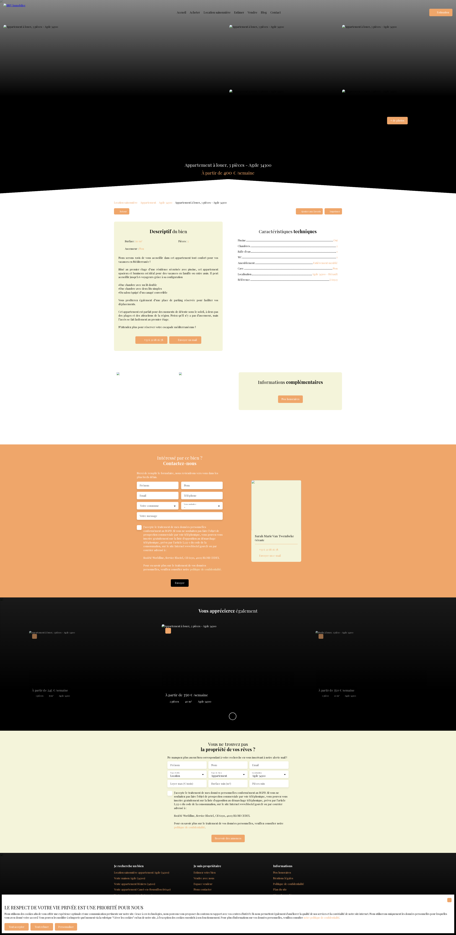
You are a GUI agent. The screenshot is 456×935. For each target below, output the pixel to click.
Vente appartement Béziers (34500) (134, 884)
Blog (264, 12)
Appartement (148, 202)
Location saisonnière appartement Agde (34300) (141, 872)
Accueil (181, 12)
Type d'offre (175, 772)
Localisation (256, 772)
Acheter (195, 12)
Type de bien (216, 772)
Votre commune (149, 505)
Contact (275, 12)
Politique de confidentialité (288, 884)
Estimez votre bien (205, 872)
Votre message (148, 515)
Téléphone (190, 495)
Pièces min (258, 783)
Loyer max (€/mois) (181, 783)
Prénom (144, 485)
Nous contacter (203, 889)
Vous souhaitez (190, 504)
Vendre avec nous (204, 878)
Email (143, 495)
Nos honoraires (282, 872)
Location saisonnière (217, 12)
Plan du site (280, 889)
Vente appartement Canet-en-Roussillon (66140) (142, 889)
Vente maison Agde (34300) (129, 878)
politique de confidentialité (205, 569)
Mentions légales (283, 878)
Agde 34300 (165, 202)
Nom (187, 485)
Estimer (239, 12)
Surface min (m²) (221, 783)
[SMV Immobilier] (21, 12)
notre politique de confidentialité (322, 917)
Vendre (252, 12)
